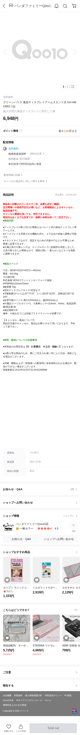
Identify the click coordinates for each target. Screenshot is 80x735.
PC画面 (67, 695)
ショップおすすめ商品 (16, 552)
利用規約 (18, 695)
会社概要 (7, 695)
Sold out (53, 729)
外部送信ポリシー (53, 695)
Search (65, 6)
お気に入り (9, 731)
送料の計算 (36, 153)
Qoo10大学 (8, 700)
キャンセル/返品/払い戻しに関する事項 (24, 181)
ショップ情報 (38, 515)
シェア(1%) (21, 731)
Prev (8, 52)
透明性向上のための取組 (14, 705)
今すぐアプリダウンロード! (29, 700)
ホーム (48, 700)
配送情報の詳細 (12, 175)
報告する (8, 685)
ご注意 (7, 672)
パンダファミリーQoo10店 (33, 6)
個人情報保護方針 (33, 695)
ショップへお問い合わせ (41, 502)
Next (72, 52)
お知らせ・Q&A (38, 489)
